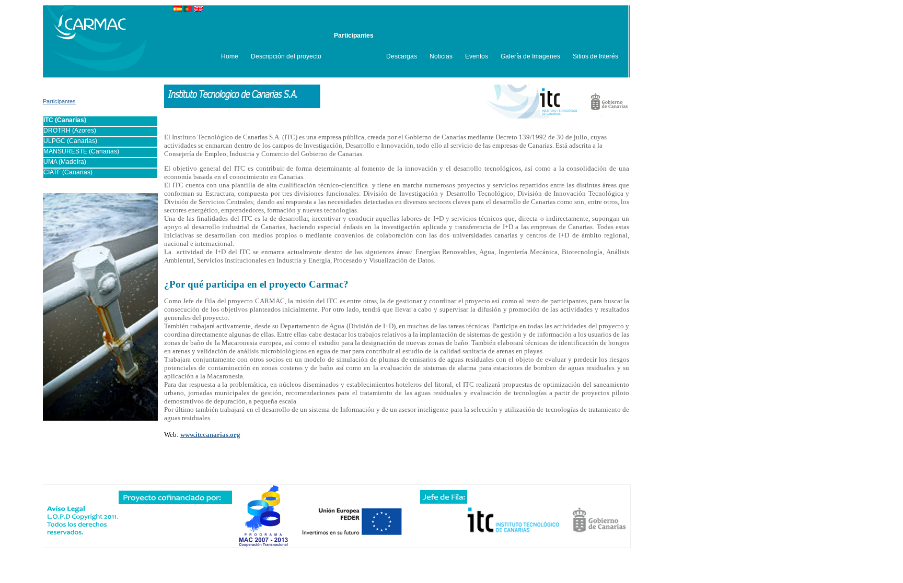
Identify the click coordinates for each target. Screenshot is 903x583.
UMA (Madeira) (64, 161)
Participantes (59, 101)
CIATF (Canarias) (67, 172)
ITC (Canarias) (64, 120)
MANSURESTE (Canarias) (81, 151)
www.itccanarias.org (210, 434)
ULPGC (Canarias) (70, 141)
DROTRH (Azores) (69, 130)
